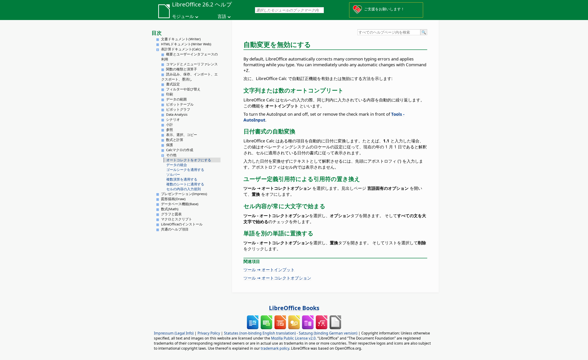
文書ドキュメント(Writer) (181, 39)
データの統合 (176, 164)
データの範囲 (176, 99)
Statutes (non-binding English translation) (260, 333)
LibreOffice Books (294, 308)
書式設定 (173, 84)
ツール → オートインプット (269, 269)
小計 (169, 124)
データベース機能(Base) (179, 204)
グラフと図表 (171, 214)
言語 (222, 16)
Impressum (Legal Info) (174, 333)
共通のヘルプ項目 (175, 229)
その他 (171, 155)
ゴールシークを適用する (185, 169)
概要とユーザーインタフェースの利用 (189, 56)
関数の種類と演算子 (181, 69)
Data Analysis (176, 114)
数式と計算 (174, 139)
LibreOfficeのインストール (182, 224)
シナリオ (173, 119)
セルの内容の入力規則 (183, 189)
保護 (169, 144)
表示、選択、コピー (181, 134)
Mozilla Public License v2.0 (293, 338)
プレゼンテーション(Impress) (184, 193)
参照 (169, 129)
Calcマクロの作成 (179, 149)
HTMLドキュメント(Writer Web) (186, 44)
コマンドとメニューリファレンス (192, 64)
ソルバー (173, 174)
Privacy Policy (209, 333)
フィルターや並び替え (183, 89)
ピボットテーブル (180, 104)
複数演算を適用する (181, 179)
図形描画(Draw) (173, 198)
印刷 (169, 94)
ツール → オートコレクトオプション (277, 278)
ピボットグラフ (178, 109)
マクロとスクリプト (176, 219)
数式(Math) (169, 209)
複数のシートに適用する (185, 184)
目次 (157, 32)
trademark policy (275, 348)
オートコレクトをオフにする (188, 160)
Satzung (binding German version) (328, 333)
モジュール (183, 16)
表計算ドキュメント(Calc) (181, 49)
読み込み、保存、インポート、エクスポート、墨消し (189, 76)
